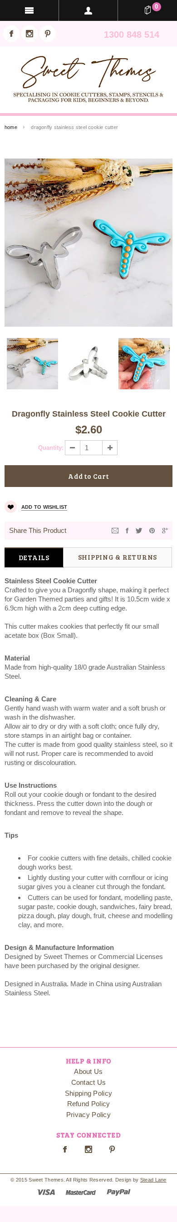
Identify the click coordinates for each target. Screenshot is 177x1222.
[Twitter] (139, 530)
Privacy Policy (88, 1114)
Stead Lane (153, 1179)
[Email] (115, 530)
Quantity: (51, 447)
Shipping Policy (89, 1093)
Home (11, 127)
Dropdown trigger (88, 10)
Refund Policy (88, 1104)
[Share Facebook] (127, 530)
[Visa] (46, 1192)
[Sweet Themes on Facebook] (11, 33)
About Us (88, 1071)
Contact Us (88, 1082)
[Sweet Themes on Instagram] (29, 33)
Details (34, 557)
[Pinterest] (152, 530)
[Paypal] (119, 1192)
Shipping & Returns (117, 556)
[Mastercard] (81, 1192)
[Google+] (165, 530)
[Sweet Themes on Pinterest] (47, 33)
